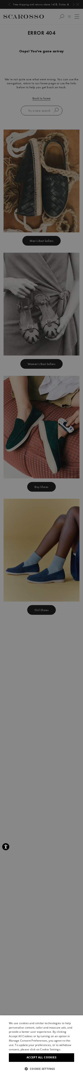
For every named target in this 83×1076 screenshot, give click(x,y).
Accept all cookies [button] (41, 1057)
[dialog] (41, 538)
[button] (41, 1069)
